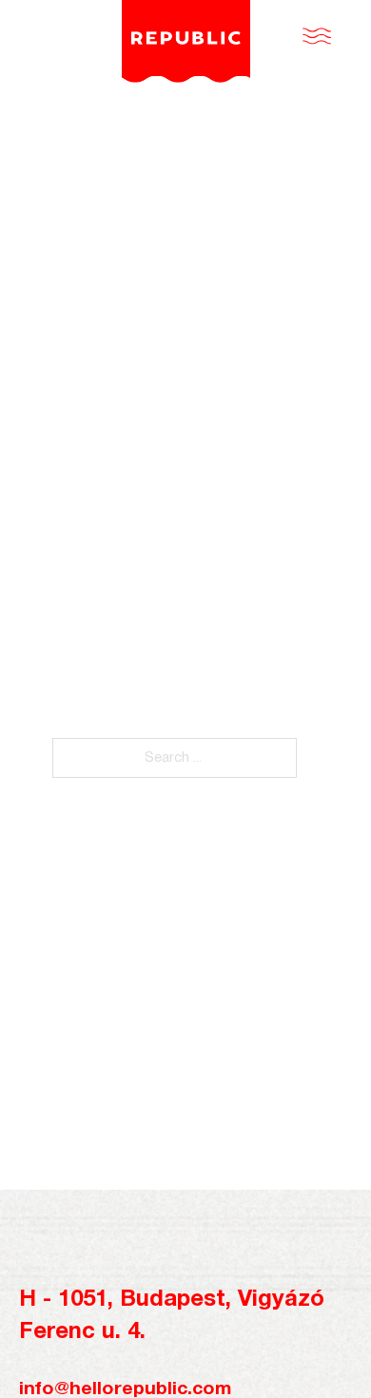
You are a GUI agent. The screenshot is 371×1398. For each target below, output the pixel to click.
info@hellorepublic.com (125, 1389)
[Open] (317, 36)
